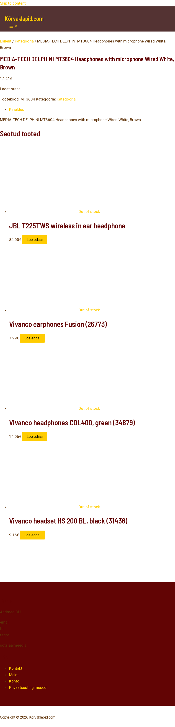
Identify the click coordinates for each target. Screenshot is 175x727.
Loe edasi (35, 240)
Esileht (5, 41)
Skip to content (13, 3)
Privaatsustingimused (27, 687)
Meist (14, 674)
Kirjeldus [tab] (16, 109)
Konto (14, 681)
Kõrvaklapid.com (24, 18)
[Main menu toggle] (14, 27)
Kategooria (24, 41)
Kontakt (15, 668)
